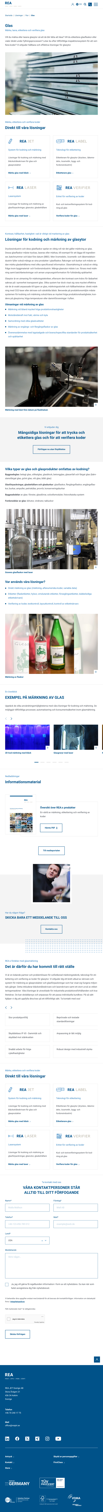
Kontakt (8, 1462)
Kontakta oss (51, 929)
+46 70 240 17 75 (13, 1413)
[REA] (13, 4)
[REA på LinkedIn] (7, 1439)
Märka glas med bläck (18, 173)
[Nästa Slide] (11, 718)
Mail (55, 1217)
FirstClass (58, 1462)
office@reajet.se (12, 1425)
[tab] (36, 762)
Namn (8, 1201)
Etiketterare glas (63, 173)
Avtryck (8, 1456)
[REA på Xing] (37, 1439)
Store (7, 1468)
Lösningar (19, 15)
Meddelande (10, 1250)
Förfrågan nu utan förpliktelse (51, 449)
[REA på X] (27, 1439)
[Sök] (85, 4)
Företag (57, 1201)
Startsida (8, 15)
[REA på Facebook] (17, 1439)
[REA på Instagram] (47, 1439)
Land (7, 1234)
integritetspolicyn (17, 1302)
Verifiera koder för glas (66, 216)
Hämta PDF (50, 828)
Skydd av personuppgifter (65, 1456)
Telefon (8, 1217)
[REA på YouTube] (58, 1439)
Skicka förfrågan (17, 1334)
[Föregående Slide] (6, 1007)
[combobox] (27, 1240)
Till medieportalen (51, 850)
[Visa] (51, 377)
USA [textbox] (10, 1240)
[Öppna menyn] (96, 4)
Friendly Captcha (39, 1322)
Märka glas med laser (18, 216)
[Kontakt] (97, 1359)
